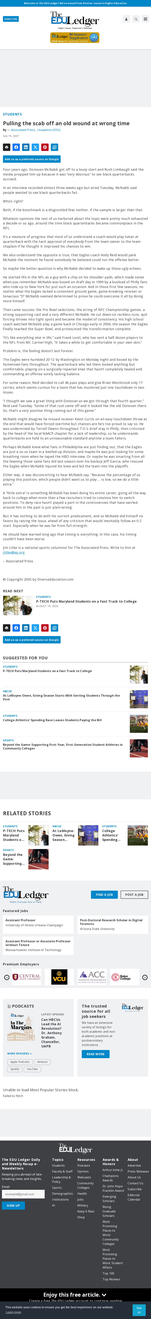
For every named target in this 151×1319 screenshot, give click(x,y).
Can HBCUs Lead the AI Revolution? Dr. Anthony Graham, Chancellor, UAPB (51, 1032)
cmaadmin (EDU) (49, 130)
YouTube (32, 1069)
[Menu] (145, 19)
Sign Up (13, 1206)
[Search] (136, 19)
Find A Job (104, 895)
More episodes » (19, 1053)
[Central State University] (92, 977)
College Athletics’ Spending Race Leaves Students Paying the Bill (52, 720)
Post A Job (134, 895)
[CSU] (26, 977)
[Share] (16, 147)
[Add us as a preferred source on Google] (54, 147)
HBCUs (7, 691)
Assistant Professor (21, 920)
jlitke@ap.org (14, 552)
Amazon (42, 1062)
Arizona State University (97, 929)
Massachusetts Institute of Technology (33, 950)
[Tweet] (35, 147)
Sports (8, 740)
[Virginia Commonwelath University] (124, 977)
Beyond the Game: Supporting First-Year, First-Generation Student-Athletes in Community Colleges (63, 746)
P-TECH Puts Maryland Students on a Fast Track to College (86, 601)
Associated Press (23, 130)
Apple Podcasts (20, 1062)
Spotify (14, 1069)
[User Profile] (126, 19)
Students (12, 114)
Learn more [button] (13, 1312)
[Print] (6, 147)
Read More (96, 1054)
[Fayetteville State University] (59, 977)
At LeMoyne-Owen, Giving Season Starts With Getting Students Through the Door (61, 697)
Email (5, 1186)
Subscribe (10, 19)
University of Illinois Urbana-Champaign (34, 925)
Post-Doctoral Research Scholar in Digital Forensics (111, 922)
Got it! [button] (139, 1310)
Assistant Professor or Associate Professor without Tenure (38, 943)
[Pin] (45, 147)
